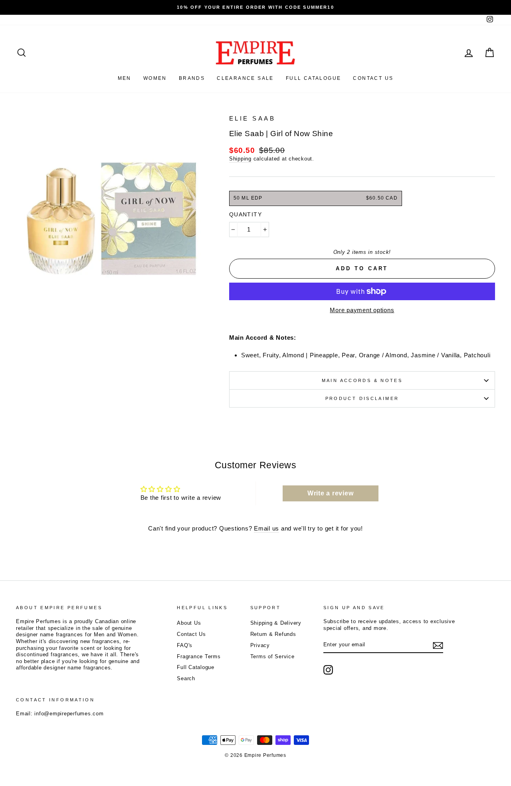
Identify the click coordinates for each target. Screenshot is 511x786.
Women (155, 78)
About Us (189, 623)
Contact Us (191, 634)
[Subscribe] (438, 645)
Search (186, 678)
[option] (255, 7)
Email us (266, 528)
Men (124, 78)
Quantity (245, 214)
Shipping (240, 159)
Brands (192, 78)
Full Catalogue (195, 667)
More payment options (362, 310)
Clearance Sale (245, 78)
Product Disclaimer (362, 398)
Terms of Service (272, 656)
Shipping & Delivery (275, 623)
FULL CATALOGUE (313, 78)
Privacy (260, 645)
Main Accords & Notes (362, 380)
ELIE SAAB (252, 118)
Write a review (330, 493)
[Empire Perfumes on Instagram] (328, 670)
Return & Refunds (273, 634)
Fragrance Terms (198, 656)
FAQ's (184, 645)
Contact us (373, 78)
